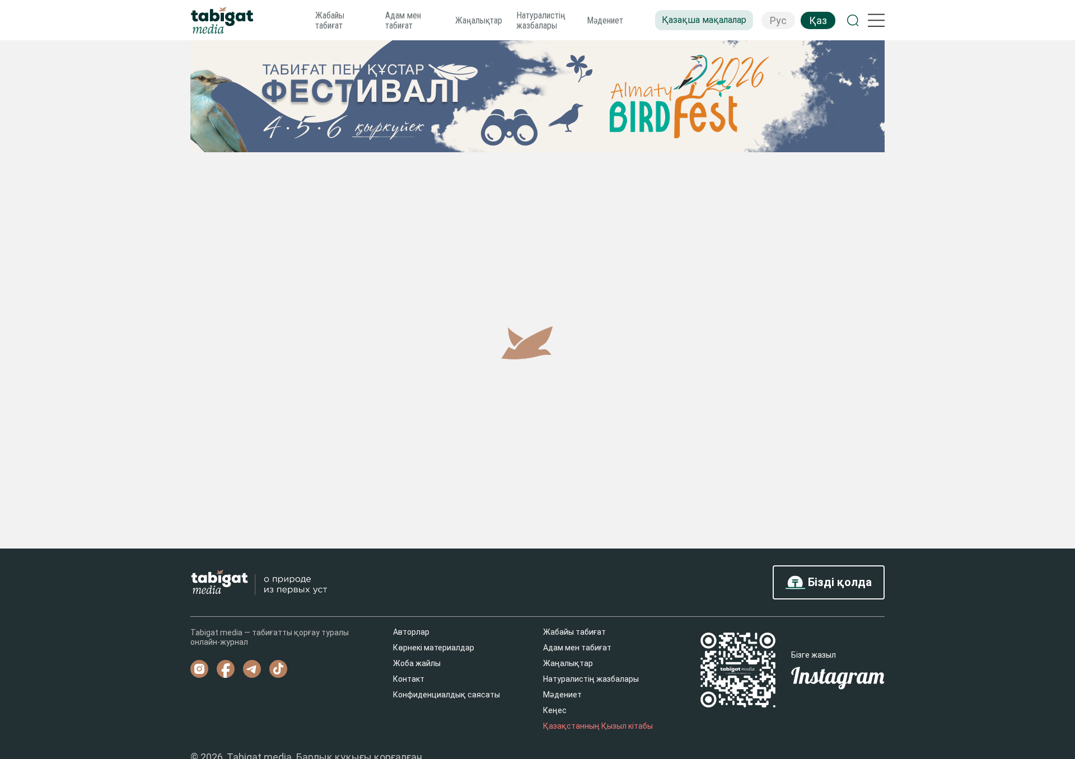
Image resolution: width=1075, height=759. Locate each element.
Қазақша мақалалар (704, 20)
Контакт (408, 679)
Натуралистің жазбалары (540, 20)
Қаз (818, 20)
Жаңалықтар (478, 20)
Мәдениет (605, 20)
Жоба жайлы (417, 663)
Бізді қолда (838, 582)
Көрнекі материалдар (433, 648)
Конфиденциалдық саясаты (446, 695)
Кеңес (555, 710)
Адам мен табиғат (403, 20)
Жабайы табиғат (329, 20)
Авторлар (411, 632)
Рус (778, 20)
